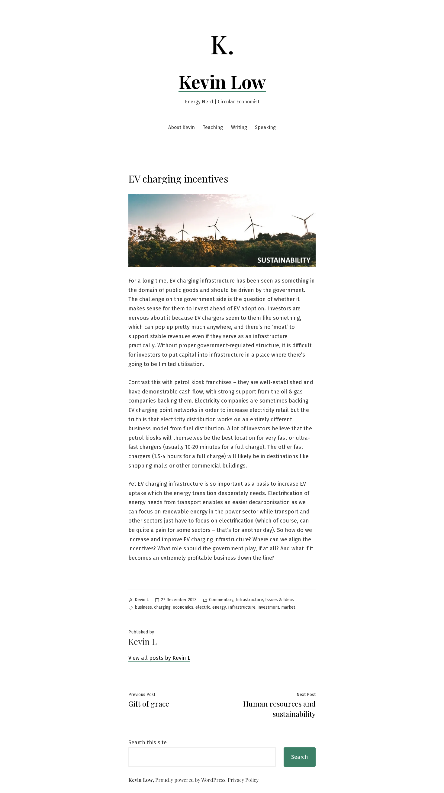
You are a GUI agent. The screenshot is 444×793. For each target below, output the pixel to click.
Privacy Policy (243, 780)
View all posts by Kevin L (159, 658)
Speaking (265, 127)
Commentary (221, 599)
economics (183, 607)
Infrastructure (249, 599)
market (288, 607)
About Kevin (181, 127)
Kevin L (142, 599)
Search (299, 757)
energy (219, 607)
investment (268, 607)
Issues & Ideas (279, 599)
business (143, 607)
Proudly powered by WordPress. (191, 780)
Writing (239, 127)
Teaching (213, 127)
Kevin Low (222, 81)
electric (202, 607)
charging (162, 607)
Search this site (147, 742)
